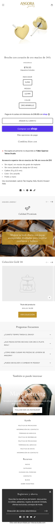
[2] (28, 413)
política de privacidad (27, 425)
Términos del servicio (27, 445)
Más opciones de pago (27, 135)
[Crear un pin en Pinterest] (27, 190)
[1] (25, 413)
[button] (34, 190)
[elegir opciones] (49, 298)
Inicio (27, 464)
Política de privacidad (27, 441)
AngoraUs (27, 63)
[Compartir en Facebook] (20, 190)
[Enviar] (45, 511)
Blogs (27, 480)
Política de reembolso (27, 437)
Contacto (27, 476)
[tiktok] (34, 516)
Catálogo (27, 468)
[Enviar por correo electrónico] (30, 190)
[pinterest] (27, 516)
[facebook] (20, 516)
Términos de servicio (27, 433)
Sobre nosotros (27, 484)
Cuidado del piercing (27, 472)
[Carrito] (52, 5)
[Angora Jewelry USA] (27, 5)
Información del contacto (27, 429)
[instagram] (24, 516)
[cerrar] (50, 492)
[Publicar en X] (24, 190)
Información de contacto (27, 453)
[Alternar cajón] (3, 5)
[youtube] (31, 516)
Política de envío (27, 449)
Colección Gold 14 (12, 262)
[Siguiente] (51, 201)
